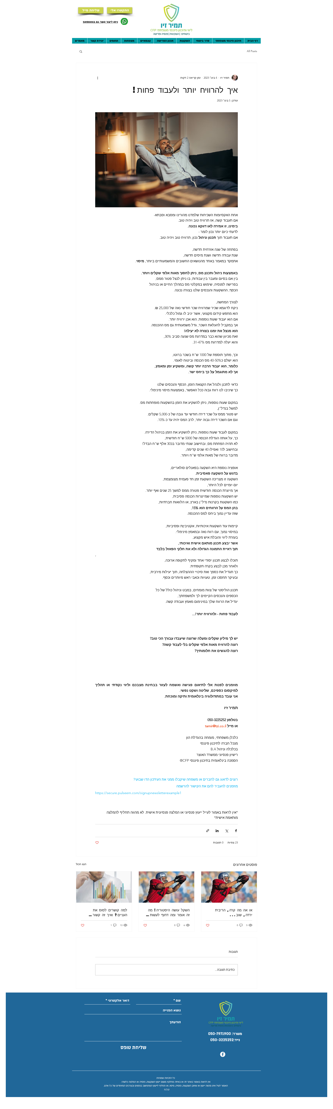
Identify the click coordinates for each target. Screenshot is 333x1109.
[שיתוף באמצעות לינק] (207, 830)
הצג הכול (81, 864)
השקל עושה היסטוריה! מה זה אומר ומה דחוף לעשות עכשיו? (169, 912)
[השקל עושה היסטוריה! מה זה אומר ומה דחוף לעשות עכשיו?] (166, 887)
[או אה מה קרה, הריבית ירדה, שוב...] (229, 887)
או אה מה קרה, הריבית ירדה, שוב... (233, 912)
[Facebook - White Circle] (222, 1054)
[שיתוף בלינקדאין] (217, 830)
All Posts (252, 51)
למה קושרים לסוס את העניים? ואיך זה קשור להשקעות (110, 912)
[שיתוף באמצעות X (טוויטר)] (226, 830)
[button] (81, 51)
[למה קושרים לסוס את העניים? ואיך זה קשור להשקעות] (104, 887)
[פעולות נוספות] (97, 77)
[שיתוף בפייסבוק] (236, 830)
